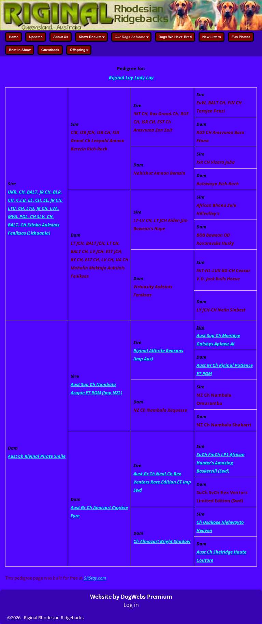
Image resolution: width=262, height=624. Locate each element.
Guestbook (50, 50)
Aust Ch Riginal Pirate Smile (37, 456)
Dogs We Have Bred (175, 37)
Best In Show (20, 50)
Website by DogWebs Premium (131, 596)
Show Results (90, 37)
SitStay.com (95, 578)
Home (13, 37)
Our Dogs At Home (130, 37)
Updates (36, 37)
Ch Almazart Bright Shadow (161, 541)
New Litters (211, 37)
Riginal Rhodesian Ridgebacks (54, 617)
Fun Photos (241, 37)
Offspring (77, 50)
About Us (60, 37)
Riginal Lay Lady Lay (131, 77)
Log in (131, 605)
